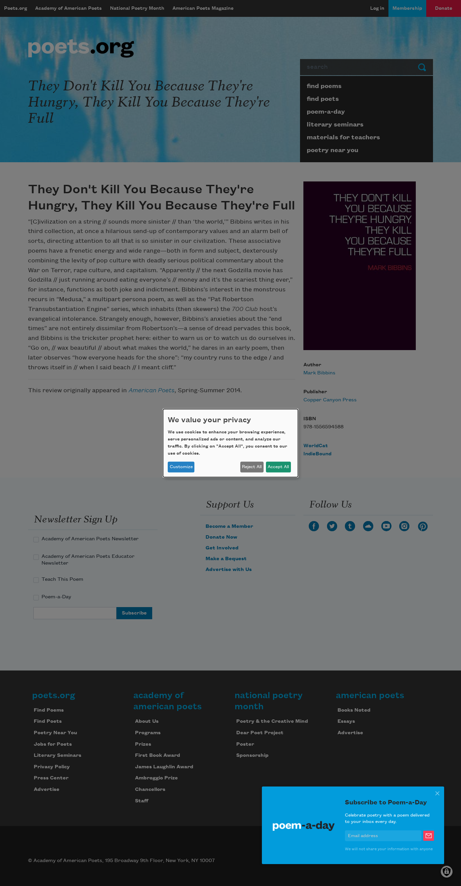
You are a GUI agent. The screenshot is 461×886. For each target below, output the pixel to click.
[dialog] (230, 443)
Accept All (278, 466)
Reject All (252, 466)
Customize (181, 466)
